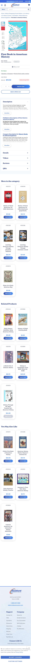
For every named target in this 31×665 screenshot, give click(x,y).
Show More (6, 113)
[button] (3, 28)
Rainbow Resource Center (15, 591)
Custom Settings (15, 661)
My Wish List (9, 637)
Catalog (19, 626)
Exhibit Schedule (21, 618)
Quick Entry (9, 626)
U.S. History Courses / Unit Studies (9, 15)
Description (7, 102)
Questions (9, 620)
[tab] (15, 102)
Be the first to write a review (21, 73)
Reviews (6, 163)
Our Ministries (20, 629)
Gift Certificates (21, 623)
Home (2, 13)
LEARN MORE (28, 1)
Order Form (9, 634)
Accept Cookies (15, 657)
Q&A (5, 168)
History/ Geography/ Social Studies (13, 13)
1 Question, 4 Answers (7, 73)
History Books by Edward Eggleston (15, 134)
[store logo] (15, 5)
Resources (9, 623)
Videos (5, 158)
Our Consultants (21, 620)
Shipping (8, 629)
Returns (8, 631)
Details (6, 153)
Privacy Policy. (19, 652)
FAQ (7, 618)
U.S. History (26, 13)
